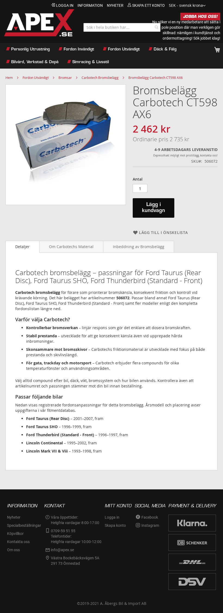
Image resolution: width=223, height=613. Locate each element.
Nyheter (13, 517)
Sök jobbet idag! (206, 38)
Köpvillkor (15, 533)
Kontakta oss (18, 542)
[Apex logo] (39, 22)
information (90, 5)
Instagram (150, 525)
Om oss (13, 550)
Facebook (149, 517)
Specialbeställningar (24, 525)
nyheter (115, 5)
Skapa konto (115, 525)
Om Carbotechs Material (71, 246)
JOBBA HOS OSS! (200, 16)
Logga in (64, 5)
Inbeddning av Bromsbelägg (138, 246)
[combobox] (121, 27)
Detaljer (22, 246)
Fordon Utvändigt (36, 77)
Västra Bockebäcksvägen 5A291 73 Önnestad (75, 561)
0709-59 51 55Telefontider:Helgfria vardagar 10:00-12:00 (76, 536)
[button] (187, 6)
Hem (9, 77)
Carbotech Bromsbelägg (100, 77)
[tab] (22, 247)
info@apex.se (62, 550)
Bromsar (65, 77)
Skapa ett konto (148, 5)
